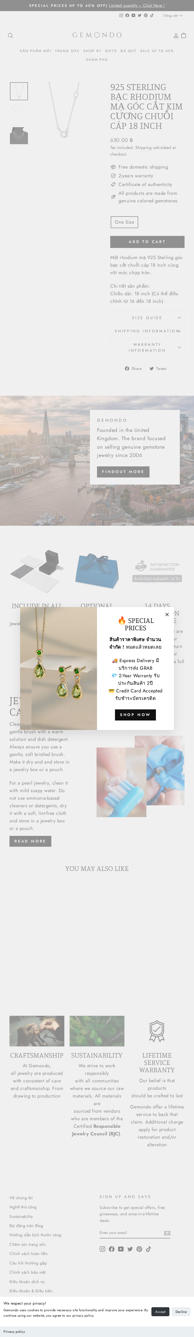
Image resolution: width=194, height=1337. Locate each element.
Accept (160, 1311)
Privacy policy (14, 1331)
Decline (181, 1311)
